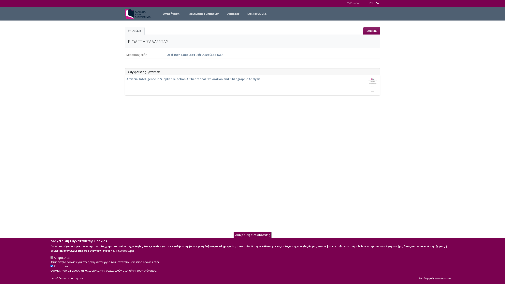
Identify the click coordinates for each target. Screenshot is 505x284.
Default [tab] (136, 31)
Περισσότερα (125, 250)
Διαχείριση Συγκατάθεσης (252, 235)
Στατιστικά (61, 266)
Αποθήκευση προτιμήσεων (68, 278)
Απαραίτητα (61, 258)
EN (371, 3)
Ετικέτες (233, 14)
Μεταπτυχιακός (136, 55)
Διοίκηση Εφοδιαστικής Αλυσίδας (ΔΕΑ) (195, 55)
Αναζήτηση (171, 14)
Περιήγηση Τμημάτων (203, 14)
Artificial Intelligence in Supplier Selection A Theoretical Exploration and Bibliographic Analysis (193, 79)
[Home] (139, 14)
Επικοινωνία (257, 14)
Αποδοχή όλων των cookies (435, 278)
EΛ (377, 3)
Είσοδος (355, 3)
